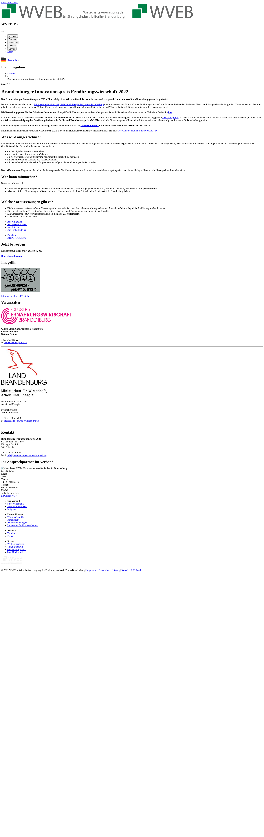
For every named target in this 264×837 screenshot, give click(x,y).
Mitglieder (12, 509)
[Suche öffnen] (2, 57)
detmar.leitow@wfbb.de (15, 342)
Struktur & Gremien (17, 506)
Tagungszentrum (15, 546)
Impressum (91, 570)
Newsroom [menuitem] (13, 42)
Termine (11, 533)
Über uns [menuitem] (12, 36)
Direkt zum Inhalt (9, 2)
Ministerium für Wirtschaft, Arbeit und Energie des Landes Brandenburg (69, 104)
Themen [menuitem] (12, 39)
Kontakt (125, 570)
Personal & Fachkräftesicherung (22, 525)
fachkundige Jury (170, 117)
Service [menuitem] (12, 49)
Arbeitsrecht (13, 520)
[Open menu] (2, 31)
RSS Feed (136, 570)
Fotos (10, 536)
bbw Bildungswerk (16, 549)
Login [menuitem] (10, 51)
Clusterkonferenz (90, 125)
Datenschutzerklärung (109, 570)
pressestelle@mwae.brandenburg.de (21, 420)
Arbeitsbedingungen (17, 522)
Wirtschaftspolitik (15, 517)
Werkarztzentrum (15, 544)
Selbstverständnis (15, 503)
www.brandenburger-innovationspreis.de (137, 130)
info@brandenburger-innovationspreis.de (26, 455)
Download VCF (9, 495)
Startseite (11, 73)
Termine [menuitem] (12, 46)
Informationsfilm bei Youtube (15, 296)
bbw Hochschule (15, 552)
